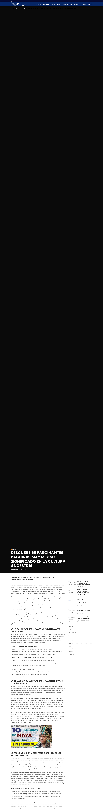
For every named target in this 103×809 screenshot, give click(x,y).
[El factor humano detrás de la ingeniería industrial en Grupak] (72, 611)
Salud (70, 646)
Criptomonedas (72, 632)
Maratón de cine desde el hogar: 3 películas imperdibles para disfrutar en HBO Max (84, 582)
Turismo (71, 657)
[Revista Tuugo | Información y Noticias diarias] (19, 4)
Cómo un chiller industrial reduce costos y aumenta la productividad (83, 592)
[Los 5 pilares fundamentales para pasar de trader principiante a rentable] (72, 602)
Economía (71, 638)
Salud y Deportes (73, 649)
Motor (70, 643)
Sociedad (14, 549)
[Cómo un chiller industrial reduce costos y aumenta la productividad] (72, 593)
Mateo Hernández (15, 569)
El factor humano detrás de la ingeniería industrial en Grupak (83, 610)
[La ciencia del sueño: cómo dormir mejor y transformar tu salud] (72, 619)
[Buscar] (91, 4)
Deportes (71, 635)
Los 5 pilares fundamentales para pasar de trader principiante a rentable (84, 602)
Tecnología (71, 654)
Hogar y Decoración (73, 640)
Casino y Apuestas (73, 630)
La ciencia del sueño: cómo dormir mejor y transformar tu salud (83, 618)
